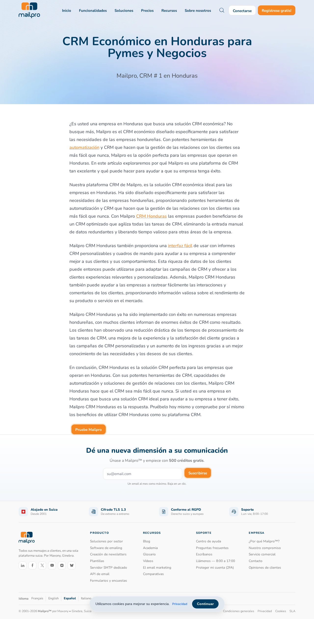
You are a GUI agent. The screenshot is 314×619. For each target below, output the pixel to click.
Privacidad (179, 604)
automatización (84, 147)
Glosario (149, 554)
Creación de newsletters (108, 554)
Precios (147, 10)
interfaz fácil (180, 246)
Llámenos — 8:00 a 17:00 (215, 561)
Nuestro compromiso (265, 548)
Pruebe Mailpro (88, 429)
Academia (150, 548)
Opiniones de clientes (265, 567)
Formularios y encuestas (108, 580)
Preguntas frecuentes (212, 548)
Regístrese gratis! (276, 10)
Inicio (66, 10)
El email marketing (157, 567)
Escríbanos (204, 554)
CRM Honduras (151, 216)
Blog (146, 541)
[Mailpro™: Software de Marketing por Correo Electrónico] (29, 10)
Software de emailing (106, 548)
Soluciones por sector (106, 541)
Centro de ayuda (208, 541)
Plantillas (97, 561)
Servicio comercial (262, 554)
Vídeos (148, 561)
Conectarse (242, 10)
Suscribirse (197, 473)
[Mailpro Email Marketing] (27, 537)
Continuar (205, 604)
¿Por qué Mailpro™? (264, 541)
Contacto (255, 561)
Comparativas (153, 574)
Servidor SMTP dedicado (108, 567)
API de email (99, 574)
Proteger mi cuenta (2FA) (215, 567)
